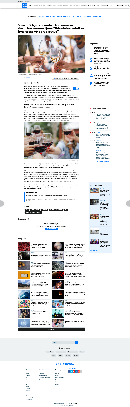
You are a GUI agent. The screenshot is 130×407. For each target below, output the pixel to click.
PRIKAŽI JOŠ (93, 250)
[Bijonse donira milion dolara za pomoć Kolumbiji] (24, 313)
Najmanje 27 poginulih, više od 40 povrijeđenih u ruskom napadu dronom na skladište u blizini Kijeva (104, 205)
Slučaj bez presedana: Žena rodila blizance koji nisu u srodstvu (74, 322)
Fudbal (98, 132)
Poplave (76, 355)
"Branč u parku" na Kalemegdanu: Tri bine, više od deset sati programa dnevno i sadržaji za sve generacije (103, 155)
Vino (66, 209)
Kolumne (73, 6)
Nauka (66, 243)
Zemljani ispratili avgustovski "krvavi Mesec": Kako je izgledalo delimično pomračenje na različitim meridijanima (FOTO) (75, 275)
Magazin (59, 6)
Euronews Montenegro (46, 16)
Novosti (98, 112)
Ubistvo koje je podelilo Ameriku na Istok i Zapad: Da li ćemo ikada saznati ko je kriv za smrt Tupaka (74, 284)
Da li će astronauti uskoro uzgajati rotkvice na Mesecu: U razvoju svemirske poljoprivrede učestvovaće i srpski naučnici (74, 265)
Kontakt (57, 384)
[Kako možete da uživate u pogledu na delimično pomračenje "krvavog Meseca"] (58, 294)
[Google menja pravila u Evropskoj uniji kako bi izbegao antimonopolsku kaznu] (24, 275)
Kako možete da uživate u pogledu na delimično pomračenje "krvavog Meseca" (75, 294)
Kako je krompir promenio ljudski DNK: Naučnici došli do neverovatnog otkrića (40, 265)
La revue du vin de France (33, 212)
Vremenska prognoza (44, 377)
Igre (40, 379)
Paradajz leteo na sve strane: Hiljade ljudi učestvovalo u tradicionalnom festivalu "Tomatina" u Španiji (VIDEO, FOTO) (41, 246)
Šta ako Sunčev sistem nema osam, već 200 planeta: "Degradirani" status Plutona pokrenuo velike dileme (75, 246)
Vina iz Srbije (35, 209)
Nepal (81, 351)
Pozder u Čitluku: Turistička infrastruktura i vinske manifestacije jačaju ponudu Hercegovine (104, 220)
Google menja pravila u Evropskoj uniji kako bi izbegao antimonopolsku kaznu (40, 275)
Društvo (98, 122)
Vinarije (44, 209)
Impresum (57, 373)
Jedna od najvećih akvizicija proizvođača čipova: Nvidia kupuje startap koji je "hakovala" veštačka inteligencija (75, 313)
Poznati (33, 252)
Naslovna (20, 21)
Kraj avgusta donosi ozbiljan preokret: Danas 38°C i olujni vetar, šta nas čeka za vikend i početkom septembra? (102, 76)
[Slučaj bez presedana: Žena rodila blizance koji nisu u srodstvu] (58, 323)
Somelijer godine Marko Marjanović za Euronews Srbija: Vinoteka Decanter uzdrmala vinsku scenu (50, 199)
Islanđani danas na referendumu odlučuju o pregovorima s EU (105, 232)
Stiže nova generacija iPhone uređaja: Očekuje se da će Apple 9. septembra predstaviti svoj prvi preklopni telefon (41, 323)
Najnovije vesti (43, 375)
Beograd (68, 355)
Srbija (31, 6)
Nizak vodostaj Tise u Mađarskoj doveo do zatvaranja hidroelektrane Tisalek (103, 145)
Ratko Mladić (50, 351)
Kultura (49, 6)
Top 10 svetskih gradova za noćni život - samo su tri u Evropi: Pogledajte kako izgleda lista (103, 116)
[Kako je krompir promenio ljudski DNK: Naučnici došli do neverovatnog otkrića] (24, 265)
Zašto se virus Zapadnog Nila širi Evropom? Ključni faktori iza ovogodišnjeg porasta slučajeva (40, 303)
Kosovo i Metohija (63, 16)
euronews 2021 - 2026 (64, 403)
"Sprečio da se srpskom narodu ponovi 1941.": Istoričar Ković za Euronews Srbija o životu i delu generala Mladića (102, 50)
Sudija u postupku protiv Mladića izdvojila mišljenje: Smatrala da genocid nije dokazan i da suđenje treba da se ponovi (102, 60)
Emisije (111, 6)
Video (78, 6)
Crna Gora (84, 6)
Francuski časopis (56, 209)
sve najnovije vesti (103, 161)
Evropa (36, 6)
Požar (53, 355)
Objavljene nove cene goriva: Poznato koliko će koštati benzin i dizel (102, 68)
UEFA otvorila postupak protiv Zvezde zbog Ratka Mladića (103, 135)
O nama (57, 375)
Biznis (44, 6)
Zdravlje (33, 300)
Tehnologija (34, 271)
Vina (27, 209)
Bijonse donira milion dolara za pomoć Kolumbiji (39, 312)
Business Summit (93, 6)
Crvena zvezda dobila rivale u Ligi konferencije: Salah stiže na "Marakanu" (102, 83)
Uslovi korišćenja (59, 377)
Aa (74, 88)
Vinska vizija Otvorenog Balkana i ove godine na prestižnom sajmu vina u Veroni (47, 195)
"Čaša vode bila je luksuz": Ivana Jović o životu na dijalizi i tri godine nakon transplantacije (103, 126)
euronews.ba (96, 185)
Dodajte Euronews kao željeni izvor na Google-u (66, 78)
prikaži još (51, 329)
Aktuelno (102, 200)
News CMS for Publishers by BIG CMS (65, 405)
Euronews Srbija (61, 351)
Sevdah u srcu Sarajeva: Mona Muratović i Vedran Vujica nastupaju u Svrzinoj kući (105, 244)
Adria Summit (104, 6)
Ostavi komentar (51, 228)
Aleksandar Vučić (72, 351)
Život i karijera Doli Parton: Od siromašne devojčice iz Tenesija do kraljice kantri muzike (41, 255)
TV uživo (41, 373)
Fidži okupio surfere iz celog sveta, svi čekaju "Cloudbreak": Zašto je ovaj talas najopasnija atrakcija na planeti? (40, 294)
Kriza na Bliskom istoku (92, 16)
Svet (40, 6)
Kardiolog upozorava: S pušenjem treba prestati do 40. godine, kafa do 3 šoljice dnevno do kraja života (75, 255)
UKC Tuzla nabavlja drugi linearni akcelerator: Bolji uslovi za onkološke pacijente (105, 193)
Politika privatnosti (59, 379)
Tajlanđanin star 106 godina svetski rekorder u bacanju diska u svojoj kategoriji (75, 303)
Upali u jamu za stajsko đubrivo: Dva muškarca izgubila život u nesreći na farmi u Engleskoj (40, 284)
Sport (54, 6)
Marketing (57, 382)
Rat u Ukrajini (77, 16)
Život (31, 21)
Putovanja (66, 6)
